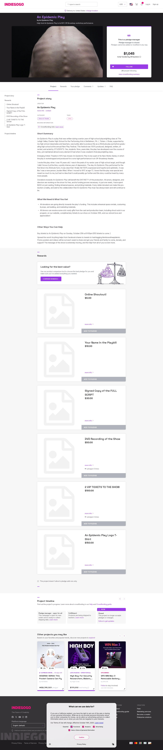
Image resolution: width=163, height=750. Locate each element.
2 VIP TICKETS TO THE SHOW (15, 121)
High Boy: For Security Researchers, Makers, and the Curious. (81, 679)
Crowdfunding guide (104, 604)
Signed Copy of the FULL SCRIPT (16, 112)
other (69, 118)
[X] (16, 717)
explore (92, 638)
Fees (139, 709)
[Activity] (141, 4)
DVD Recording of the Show (17, 116)
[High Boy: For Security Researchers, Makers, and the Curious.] (81, 654)
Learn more (53, 620)
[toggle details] (64, 690)
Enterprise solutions (144, 717)
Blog (115, 714)
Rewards (8, 100)
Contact (117, 709)
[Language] (131, 4)
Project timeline (10, 134)
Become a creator (143, 714)
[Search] (68, 4)
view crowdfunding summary (129, 74)
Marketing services (144, 711)
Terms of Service (30, 743)
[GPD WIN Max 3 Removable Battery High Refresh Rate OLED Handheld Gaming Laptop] (112, 654)
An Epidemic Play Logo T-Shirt (16, 126)
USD (121, 4)
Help (91, 604)
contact (48, 111)
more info (40, 111)
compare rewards (50, 279)
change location (92, 11)
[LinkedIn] (26, 717)
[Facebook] (13, 717)
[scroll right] (124, 636)
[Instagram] (23, 717)
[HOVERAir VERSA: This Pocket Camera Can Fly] (50, 654)
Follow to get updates (106, 621)
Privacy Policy (17, 743)
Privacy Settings (44, 743)
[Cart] (136, 4)
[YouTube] (20, 717)
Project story (9, 96)
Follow (129, 67)
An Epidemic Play (51, 17)
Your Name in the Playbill (16, 108)
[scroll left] (120, 599)
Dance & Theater (44, 118)
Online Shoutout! (13, 104)
